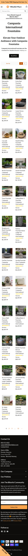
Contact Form (5, 447)
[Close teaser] (11, 554)
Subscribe (14, 507)
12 (18, 428)
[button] (5, 550)
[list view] (25, 63)
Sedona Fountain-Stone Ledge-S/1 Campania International (20, 232)
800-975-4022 (14, 16)
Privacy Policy (17, 520)
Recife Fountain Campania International (7, 172)
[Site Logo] (14, 7)
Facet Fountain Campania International (6, 200)
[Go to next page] (21, 428)
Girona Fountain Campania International (7, 113)
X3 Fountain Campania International (19, 290)
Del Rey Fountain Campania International (7, 262)
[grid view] (21, 63)
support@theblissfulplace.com (14, 18)
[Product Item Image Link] (7, 74)
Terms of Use (7, 520)
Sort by (8, 63)
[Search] (25, 11)
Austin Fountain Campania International (20, 172)
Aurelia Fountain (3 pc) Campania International (21, 262)
